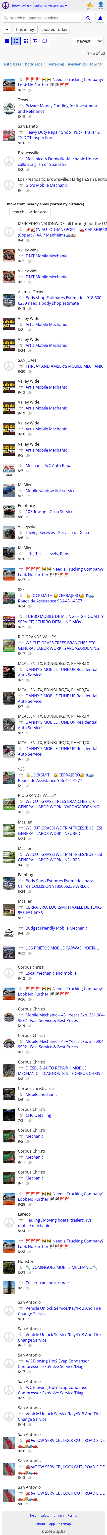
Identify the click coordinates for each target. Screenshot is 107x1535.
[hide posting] (30, 90)
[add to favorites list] (21, 79)
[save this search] (100, 18)
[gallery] (35, 41)
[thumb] (16, 41)
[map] (44, 41)
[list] (6, 41)
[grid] (25, 41)
